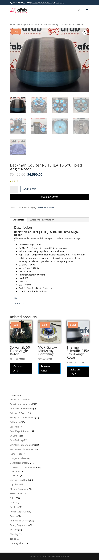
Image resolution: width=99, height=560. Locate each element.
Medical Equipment (19, 489)
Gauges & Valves (18, 458)
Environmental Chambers (22, 444)
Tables (13, 538)
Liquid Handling (17, 484)
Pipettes (14, 507)
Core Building (16, 440)
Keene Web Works (47, 556)
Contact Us (19, 303)
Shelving (14, 534)
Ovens (13, 502)
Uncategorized (17, 543)
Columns (14, 435)
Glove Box (15, 475)
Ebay (16, 298)
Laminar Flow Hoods (20, 480)
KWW (67, 556)
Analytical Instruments (21, 404)
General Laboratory (19, 462)
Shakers (14, 529)
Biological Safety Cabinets (22, 417)
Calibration (15, 422)
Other (13, 498)
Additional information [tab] (42, 219)
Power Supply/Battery (20, 511)
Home (12, 24)
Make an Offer (49, 197)
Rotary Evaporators (19, 525)
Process (14, 516)
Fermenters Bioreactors (21, 449)
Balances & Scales (18, 413)
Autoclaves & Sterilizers (21, 408)
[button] (84, 32)
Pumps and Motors (19, 520)
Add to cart (29, 189)
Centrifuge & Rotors (26, 24)
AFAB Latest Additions (20, 399)
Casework (14, 426)
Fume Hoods (16, 453)
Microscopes (16, 493)
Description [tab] (18, 219)
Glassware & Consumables (23, 467)
